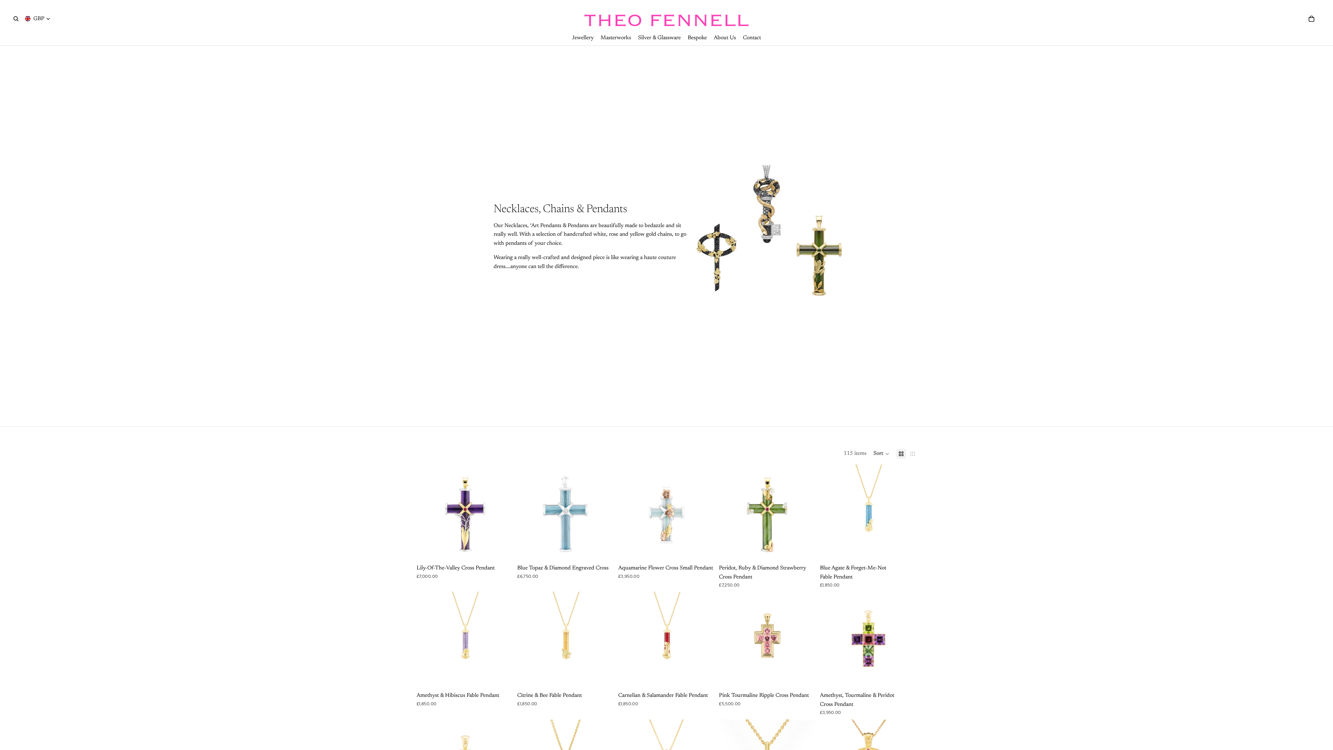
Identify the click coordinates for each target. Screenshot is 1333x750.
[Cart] (1311, 18)
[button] (881, 453)
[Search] (16, 18)
